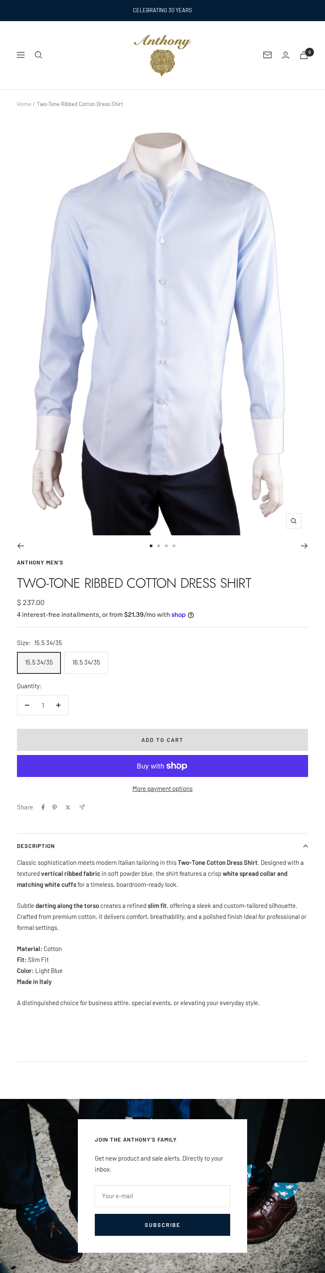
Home (24, 104)
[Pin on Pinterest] (54, 807)
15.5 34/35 (39, 662)
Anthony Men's (40, 562)
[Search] (38, 55)
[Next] (304, 546)
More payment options (162, 788)
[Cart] (304, 55)
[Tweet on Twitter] (68, 807)
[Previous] (20, 546)
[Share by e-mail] (82, 807)
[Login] (285, 55)
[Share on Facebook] (43, 807)
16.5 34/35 (86, 662)
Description (36, 845)
